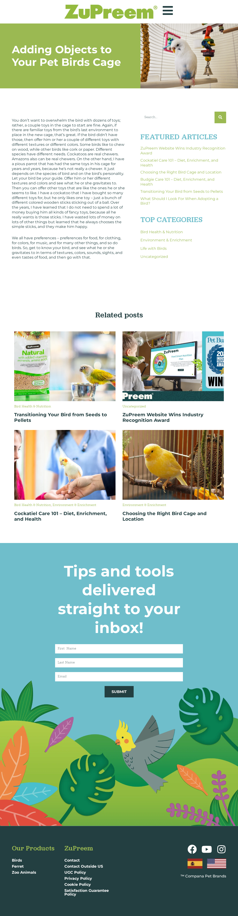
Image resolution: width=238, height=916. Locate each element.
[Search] (220, 117)
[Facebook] (192, 849)
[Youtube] (207, 849)
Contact (72, 860)
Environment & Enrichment (166, 240)
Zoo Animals (24, 872)
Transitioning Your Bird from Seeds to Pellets (181, 191)
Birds (17, 860)
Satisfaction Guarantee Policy (86, 892)
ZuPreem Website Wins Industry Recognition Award (162, 417)
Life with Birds (153, 248)
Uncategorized (154, 256)
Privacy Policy (78, 878)
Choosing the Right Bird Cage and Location (180, 172)
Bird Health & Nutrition (161, 232)
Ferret (18, 866)
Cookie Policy (77, 884)
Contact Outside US (83, 866)
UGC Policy (75, 872)
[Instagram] (221, 849)
